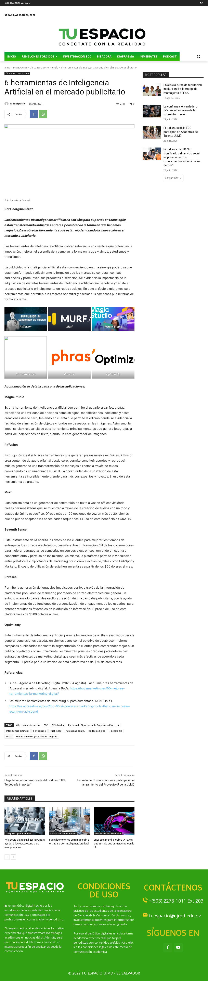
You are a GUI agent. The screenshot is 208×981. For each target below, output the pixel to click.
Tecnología (115, 730)
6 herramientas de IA (28, 725)
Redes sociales (97, 730)
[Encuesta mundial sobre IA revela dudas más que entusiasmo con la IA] (114, 821)
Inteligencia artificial (17, 730)
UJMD (9, 736)
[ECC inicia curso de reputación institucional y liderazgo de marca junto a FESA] (152, 89)
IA (118, 725)
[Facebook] (34, 114)
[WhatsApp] (43, 114)
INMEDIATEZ (20, 67)
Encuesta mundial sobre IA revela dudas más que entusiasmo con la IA (114, 843)
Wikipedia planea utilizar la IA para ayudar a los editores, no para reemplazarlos (24, 843)
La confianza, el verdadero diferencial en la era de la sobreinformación (180, 110)
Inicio (7, 67)
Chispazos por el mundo (44, 67)
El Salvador (58, 725)
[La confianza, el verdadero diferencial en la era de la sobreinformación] (152, 111)
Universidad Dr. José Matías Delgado (36, 736)
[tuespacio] (7, 104)
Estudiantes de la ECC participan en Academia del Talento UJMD (181, 131)
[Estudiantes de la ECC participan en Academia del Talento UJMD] (152, 132)
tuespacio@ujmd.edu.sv (175, 915)
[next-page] (13, 857)
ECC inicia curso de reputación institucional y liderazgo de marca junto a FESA (183, 88)
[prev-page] (7, 857)
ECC (46, 725)
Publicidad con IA (75, 730)
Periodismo (39, 730)
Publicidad (56, 730)
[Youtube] (201, 3)
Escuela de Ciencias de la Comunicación (90, 725)
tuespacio (19, 103)
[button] (199, 56)
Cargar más (171, 178)
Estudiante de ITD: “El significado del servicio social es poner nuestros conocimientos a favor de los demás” (182, 157)
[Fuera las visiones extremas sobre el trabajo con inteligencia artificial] (69, 821)
